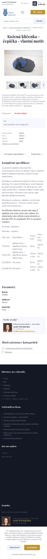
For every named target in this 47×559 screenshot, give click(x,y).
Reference (7, 385)
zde (34, 554)
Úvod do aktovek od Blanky (13, 438)
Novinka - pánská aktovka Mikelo (15, 420)
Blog (5, 382)
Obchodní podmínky (11, 392)
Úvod (5, 27)
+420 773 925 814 (9, 2)
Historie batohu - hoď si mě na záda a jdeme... (19, 413)
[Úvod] (9, 12)
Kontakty (7, 388)
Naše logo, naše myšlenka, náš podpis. (17, 429)
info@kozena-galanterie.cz (24, 331)
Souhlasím (32, 547)
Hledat (39, 21)
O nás (6, 378)
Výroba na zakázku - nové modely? (16, 417)
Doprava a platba (10, 395)
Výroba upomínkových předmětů (19, 27)
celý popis (27, 106)
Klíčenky (8, 352)
